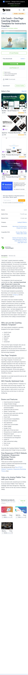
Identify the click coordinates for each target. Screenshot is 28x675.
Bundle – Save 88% (19, 13)
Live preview (21, 107)
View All (24, 91)
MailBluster (20, 202)
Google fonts (20, 228)
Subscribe (21, 200)
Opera (21, 233)
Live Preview (14, 53)
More (3, 13)
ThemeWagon (9, 248)
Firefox (25, 232)
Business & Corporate (18, 238)
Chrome (18, 232)
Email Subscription (17, 239)
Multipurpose (21, 241)
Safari (25, 233)
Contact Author (20, 85)
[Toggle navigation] (24, 10)
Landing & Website (22, 222)
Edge (21, 232)
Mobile (18, 233)
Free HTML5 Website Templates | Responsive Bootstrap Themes (13, 469)
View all (22, 501)
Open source (24, 242)
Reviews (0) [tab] (12, 256)
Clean (25, 238)
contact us (15, 295)
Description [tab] (4, 256)
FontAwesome (23, 226)
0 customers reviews (12, 28)
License (23, 58)
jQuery (25, 228)
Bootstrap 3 (16, 226)
